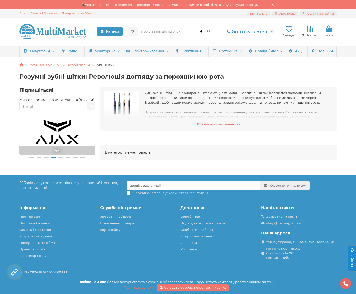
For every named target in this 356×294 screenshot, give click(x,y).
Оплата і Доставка (44, 13)
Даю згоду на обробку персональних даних (193, 287)
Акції (299, 51)
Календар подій (33, 256)
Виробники (190, 216)
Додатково (192, 207)
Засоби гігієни (78, 65)
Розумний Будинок (45, 65)
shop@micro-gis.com (283, 223)
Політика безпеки (34, 223)
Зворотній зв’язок (115, 216)
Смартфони (40, 51)
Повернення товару (117, 223)
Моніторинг (105, 51)
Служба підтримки (121, 207)
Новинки (325, 51)
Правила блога (32, 249)
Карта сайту (110, 230)
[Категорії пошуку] (133, 31)
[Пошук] (209, 31)
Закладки (188, 243)
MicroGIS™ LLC (55, 272)
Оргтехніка (228, 51)
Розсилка (188, 249)
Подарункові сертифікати (202, 223)
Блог (22, 13)
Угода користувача (35, 236)
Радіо (72, 51)
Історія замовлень (196, 236)
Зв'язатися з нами (249, 31)
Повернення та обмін (37, 243)
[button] (31, 157)
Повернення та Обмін (77, 13)
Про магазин (30, 216)
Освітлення (191, 51)
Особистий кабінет (196, 230)
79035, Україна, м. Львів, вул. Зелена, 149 (300, 242)
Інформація (32, 207)
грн (258, 13)
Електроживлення (148, 51)
